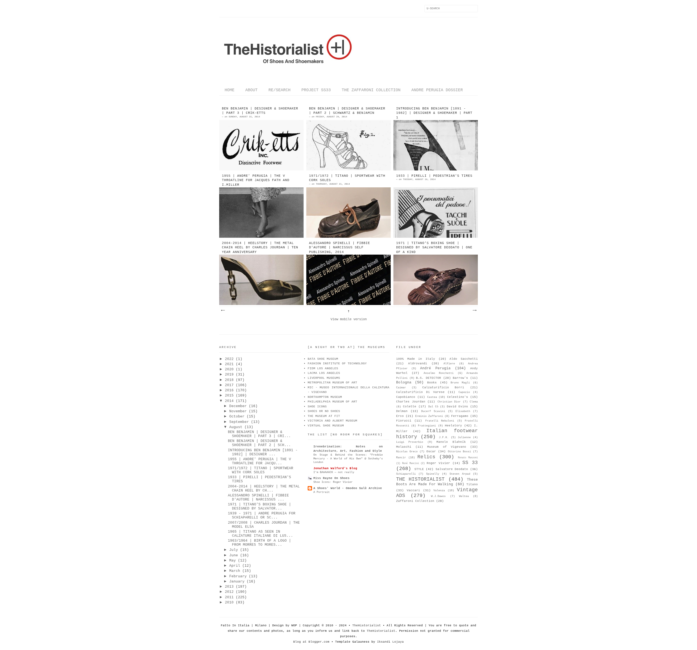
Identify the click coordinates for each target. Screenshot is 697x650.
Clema (474, 401)
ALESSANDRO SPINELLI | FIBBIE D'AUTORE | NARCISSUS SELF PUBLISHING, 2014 (339, 247)
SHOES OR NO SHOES (324, 411)
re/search (279, 90)
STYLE (419, 469)
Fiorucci (403, 420)
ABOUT (251, 90)
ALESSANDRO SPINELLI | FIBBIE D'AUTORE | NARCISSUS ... (258, 497)
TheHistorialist (366, 625)
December (238, 406)
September (239, 422)
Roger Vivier (438, 463)
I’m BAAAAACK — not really (333, 472)
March (234, 571)
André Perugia (435, 368)
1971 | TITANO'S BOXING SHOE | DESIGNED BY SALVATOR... (259, 506)
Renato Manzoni (468, 457)
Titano (472, 484)
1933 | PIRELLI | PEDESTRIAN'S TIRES (434, 176)
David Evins (457, 406)
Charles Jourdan (410, 401)
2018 (229, 380)
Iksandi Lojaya (390, 641)
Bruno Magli (460, 382)
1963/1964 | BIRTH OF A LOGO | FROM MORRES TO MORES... (259, 543)
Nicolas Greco (407, 451)
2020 (229, 369)
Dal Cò (433, 406)
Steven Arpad (460, 473)
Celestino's (457, 397)
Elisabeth (463, 411)
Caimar (401, 387)
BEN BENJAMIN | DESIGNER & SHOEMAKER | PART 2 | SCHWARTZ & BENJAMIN (347, 111)
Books (432, 382)
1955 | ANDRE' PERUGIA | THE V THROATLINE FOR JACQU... (259, 461)
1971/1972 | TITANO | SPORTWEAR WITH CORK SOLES (347, 178)
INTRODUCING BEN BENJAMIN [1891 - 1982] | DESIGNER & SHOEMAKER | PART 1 (434, 113)
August (235, 427)
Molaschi (403, 446)
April (234, 566)
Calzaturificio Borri (443, 387)
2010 (229, 602)
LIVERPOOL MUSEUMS (324, 378)
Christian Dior (449, 401)
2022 (229, 359)
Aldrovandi (417, 363)
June (233, 555)
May (232, 561)
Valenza (439, 490)
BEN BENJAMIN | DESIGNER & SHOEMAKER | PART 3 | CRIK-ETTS (260, 111)
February (238, 576)
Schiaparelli (406, 473)
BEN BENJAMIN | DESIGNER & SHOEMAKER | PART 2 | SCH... (259, 443)
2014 (229, 401)
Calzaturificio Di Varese (420, 392)
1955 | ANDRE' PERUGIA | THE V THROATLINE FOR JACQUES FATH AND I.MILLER (255, 180)
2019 (229, 375)
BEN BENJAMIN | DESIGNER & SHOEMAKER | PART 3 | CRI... (259, 434)
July (233, 550)
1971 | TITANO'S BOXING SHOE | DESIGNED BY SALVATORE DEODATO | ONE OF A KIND (434, 247)
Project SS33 (316, 90)
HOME (229, 90)
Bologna (403, 382)
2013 (229, 587)
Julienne (464, 437)
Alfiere (449, 363)
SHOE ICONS (317, 406)
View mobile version (349, 319)
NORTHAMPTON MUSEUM (325, 397)
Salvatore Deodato (452, 469)
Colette (409, 406)
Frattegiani (427, 425)
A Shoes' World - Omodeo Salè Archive (347, 488)
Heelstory (453, 425)
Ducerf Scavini (433, 411)
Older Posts (474, 310)
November (238, 411)
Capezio (464, 392)
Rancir (401, 457)
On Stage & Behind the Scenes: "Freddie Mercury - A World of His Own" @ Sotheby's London (348, 458)
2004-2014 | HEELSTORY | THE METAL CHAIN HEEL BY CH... (264, 488)
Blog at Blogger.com (311, 641)
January (236, 581)
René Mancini (410, 463)
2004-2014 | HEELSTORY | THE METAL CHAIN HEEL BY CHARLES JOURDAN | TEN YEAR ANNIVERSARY (260, 247)
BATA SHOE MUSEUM (323, 359)
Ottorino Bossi (459, 451)
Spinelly (432, 473)
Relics (426, 457)
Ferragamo (459, 416)
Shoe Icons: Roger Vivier (333, 482)
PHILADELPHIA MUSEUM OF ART (332, 401)
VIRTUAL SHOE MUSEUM (326, 425)
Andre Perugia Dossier (437, 90)
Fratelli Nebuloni (439, 420)
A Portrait (321, 492)
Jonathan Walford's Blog (335, 468)
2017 (229, 385)
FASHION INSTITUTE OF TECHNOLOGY (337, 363)
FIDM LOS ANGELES (323, 368)
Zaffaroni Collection (415, 501)
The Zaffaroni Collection (371, 90)
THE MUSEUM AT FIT (324, 416)
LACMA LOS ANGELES (324, 373)
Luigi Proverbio (409, 442)
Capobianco (405, 397)
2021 (229, 364)
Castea (432, 397)
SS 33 (470, 462)
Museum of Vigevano (446, 446)
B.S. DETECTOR (428, 378)
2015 (229, 395)
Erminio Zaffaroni (429, 416)
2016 (229, 390)
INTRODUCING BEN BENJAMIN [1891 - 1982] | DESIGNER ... (263, 452)
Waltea (464, 496)
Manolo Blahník (451, 442)
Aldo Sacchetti (464, 359)
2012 (229, 592)
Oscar (431, 451)
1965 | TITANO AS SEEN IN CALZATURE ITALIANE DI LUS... (260, 534)
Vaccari (413, 490)
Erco (400, 416)
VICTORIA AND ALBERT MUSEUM (332, 420)
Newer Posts (222, 310)
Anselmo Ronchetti (439, 373)
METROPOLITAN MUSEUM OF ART (332, 382)
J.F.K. (444, 437)
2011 (229, 597)
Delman (402, 411)
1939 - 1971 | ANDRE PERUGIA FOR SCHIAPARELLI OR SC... (261, 515)
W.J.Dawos (438, 496)
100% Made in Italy (415, 359)
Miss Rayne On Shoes (331, 478)
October (236, 416)
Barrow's (460, 378)
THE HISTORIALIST (420, 479)
